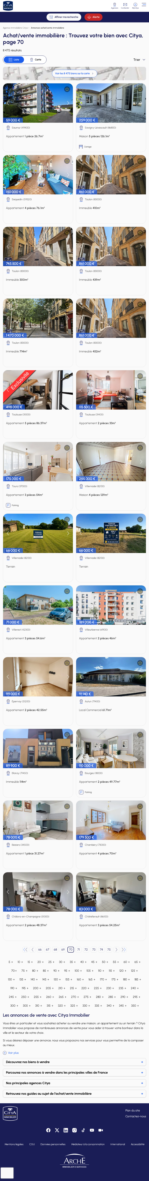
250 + (25, 997)
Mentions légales (14, 1144)
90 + (56, 970)
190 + (13, 988)
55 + (116, 962)
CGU (32, 1144)
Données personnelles (53, 1144)
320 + (62, 1005)
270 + (75, 997)
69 (63, 949)
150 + (57, 979)
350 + (135, 1005)
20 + (40, 962)
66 (40, 949)
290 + (124, 997)
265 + (62, 997)
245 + (13, 997)
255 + (37, 997)
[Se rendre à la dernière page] (124, 950)
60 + (127, 962)
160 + (80, 979)
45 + (94, 962)
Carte (38, 59)
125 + (134, 970)
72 (86, 949)
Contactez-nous (135, 1116)
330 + (86, 1005)
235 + (122, 988)
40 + (83, 962)
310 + (38, 1005)
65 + (137, 962)
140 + (34, 979)
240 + (135, 988)
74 (101, 949)
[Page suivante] (116, 950)
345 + (122, 1005)
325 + (74, 1005)
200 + (37, 988)
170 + (103, 979)
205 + (50, 988)
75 (109, 949)
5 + (11, 962)
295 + (136, 997)
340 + (110, 1005)
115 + (112, 970)
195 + (25, 988)
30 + (62, 962)
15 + (30, 962)
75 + (24, 970)
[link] (74, 73)
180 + (126, 979)
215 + (73, 988)
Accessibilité (137, 1144)
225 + (98, 988)
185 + (137, 979)
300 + (14, 1005)
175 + (115, 979)
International (117, 1144)
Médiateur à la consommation (88, 1144)
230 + (110, 988)
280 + (100, 997)
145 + (45, 979)
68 (55, 949)
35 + (73, 962)
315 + (50, 1005)
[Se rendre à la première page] (25, 950)
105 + (89, 970)
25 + (51, 962)
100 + (78, 970)
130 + (11, 979)
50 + (105, 962)
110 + (101, 970)
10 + (20, 962)
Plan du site (132, 1110)
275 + (87, 997)
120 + (122, 970)
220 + (85, 988)
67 (47, 949)
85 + (46, 970)
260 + (50, 997)
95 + (67, 970)
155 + (68, 979)
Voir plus (13, 1052)
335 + (98, 1005)
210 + (61, 988)
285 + (112, 997)
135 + (22, 979)
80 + (35, 970)
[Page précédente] (32, 950)
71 (78, 949)
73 (93, 949)
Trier (136, 60)
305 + (27, 1005)
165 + (91, 979)
